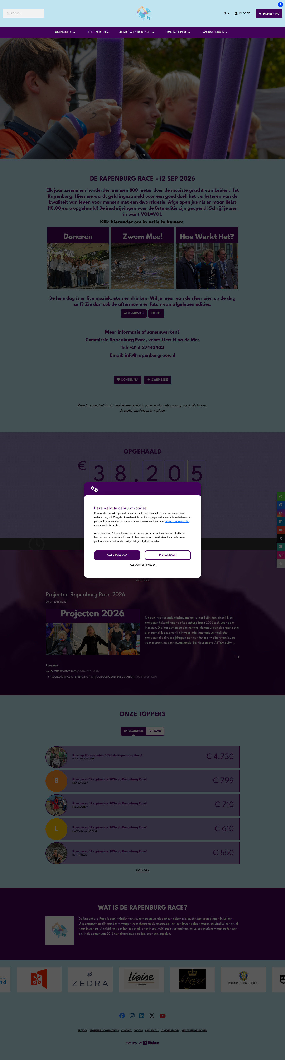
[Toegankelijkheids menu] (280, 4)
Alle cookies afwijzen (142, 565)
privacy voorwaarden (177, 521)
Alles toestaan (117, 555)
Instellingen (167, 555)
